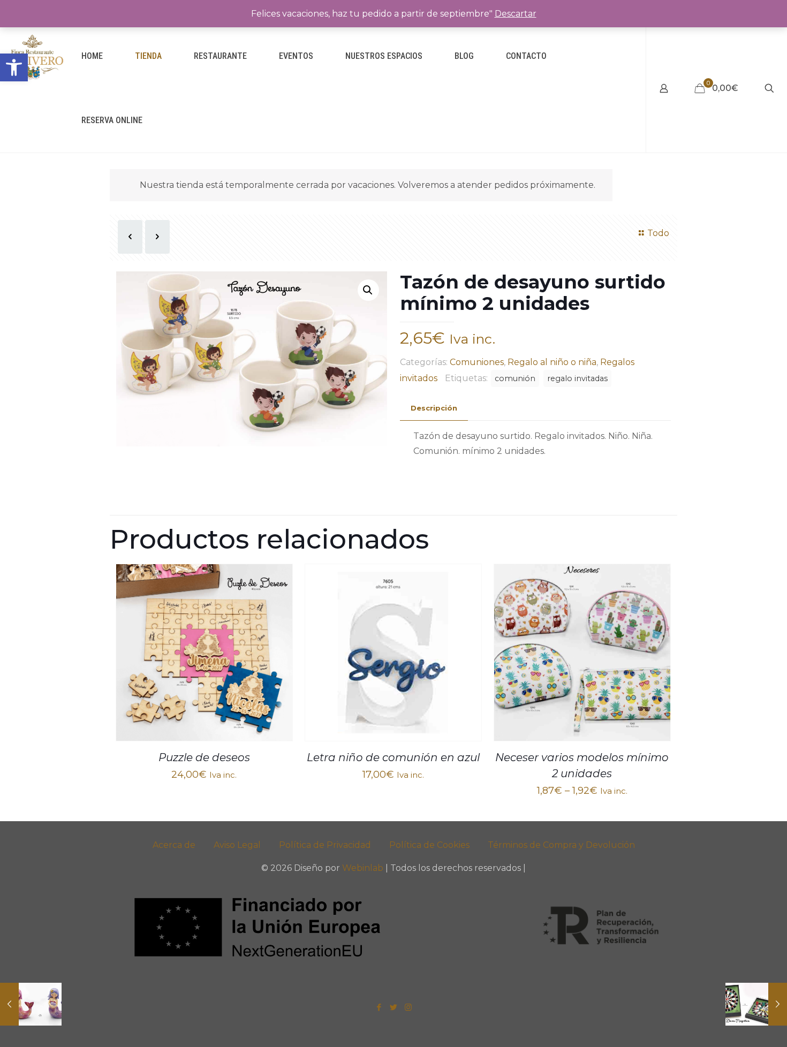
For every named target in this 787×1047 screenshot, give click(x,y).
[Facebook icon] (379, 1007)
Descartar (515, 14)
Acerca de (174, 845)
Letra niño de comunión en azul (393, 757)
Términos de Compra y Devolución (561, 845)
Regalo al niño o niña (552, 362)
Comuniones (477, 362)
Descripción (434, 408)
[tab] (434, 408)
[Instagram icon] (408, 1007)
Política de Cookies (429, 845)
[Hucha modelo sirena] (31, 1004)
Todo (658, 233)
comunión (515, 378)
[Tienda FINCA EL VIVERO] (32, 56)
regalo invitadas (577, 378)
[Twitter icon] (393, 1007)
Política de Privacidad (325, 845)
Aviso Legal (237, 845)
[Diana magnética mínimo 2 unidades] (756, 1004)
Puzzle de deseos (204, 757)
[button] (14, 67)
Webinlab (363, 868)
